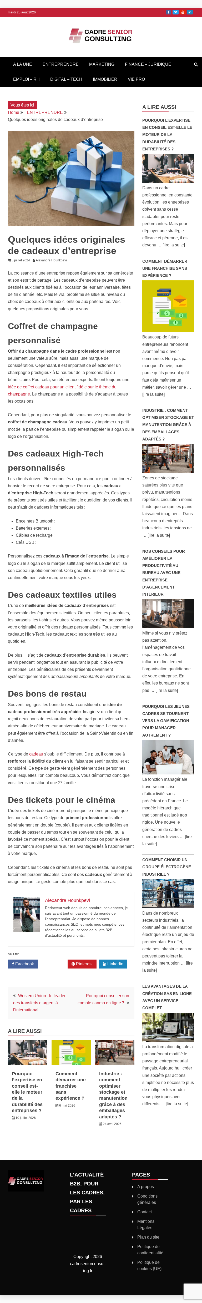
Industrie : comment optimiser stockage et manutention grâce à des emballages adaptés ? (168, 424)
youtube (183, 12)
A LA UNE (22, 64)
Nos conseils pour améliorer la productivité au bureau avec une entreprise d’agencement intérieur (163, 572)
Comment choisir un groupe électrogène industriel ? (166, 867)
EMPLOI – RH (26, 79)
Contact (144, 1212)
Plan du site (148, 1237)
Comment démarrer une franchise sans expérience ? (70, 1086)
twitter (176, 12)
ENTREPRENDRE (61, 64)
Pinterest (84, 964)
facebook (168, 12)
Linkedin (114, 964)
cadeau (36, 754)
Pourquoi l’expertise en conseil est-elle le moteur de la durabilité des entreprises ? (27, 1092)
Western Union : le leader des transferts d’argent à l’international (39, 1002)
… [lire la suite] (171, 245)
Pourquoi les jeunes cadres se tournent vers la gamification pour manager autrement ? (166, 720)
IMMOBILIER (105, 79)
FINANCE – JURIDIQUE (148, 64)
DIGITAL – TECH (66, 79)
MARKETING (101, 64)
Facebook (24, 964)
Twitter (54, 964)
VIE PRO (136, 79)
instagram (190, 12)
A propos (145, 1186)
